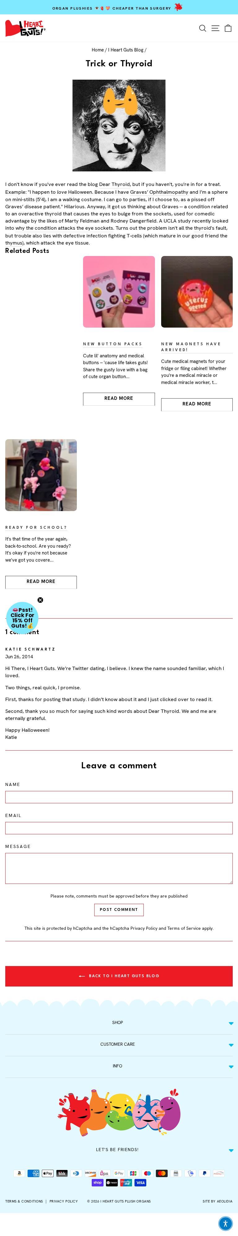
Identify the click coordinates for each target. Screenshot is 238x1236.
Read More (118, 398)
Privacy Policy (143, 928)
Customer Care (117, 1044)
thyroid (202, 227)
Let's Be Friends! (117, 1149)
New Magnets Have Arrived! (191, 347)
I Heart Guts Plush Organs (125, 1201)
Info (117, 1066)
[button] (22, 618)
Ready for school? (36, 528)
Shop (117, 1022)
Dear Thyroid (114, 184)
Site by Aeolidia (218, 1201)
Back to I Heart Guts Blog (123, 976)
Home (98, 50)
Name (12, 784)
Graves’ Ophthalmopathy (159, 191)
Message (18, 846)
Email (13, 815)
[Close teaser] (40, 600)
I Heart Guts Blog (125, 50)
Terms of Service (184, 928)
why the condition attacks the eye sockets (64, 227)
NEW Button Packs (113, 344)
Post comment (119, 910)
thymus (13, 242)
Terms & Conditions (24, 1201)
